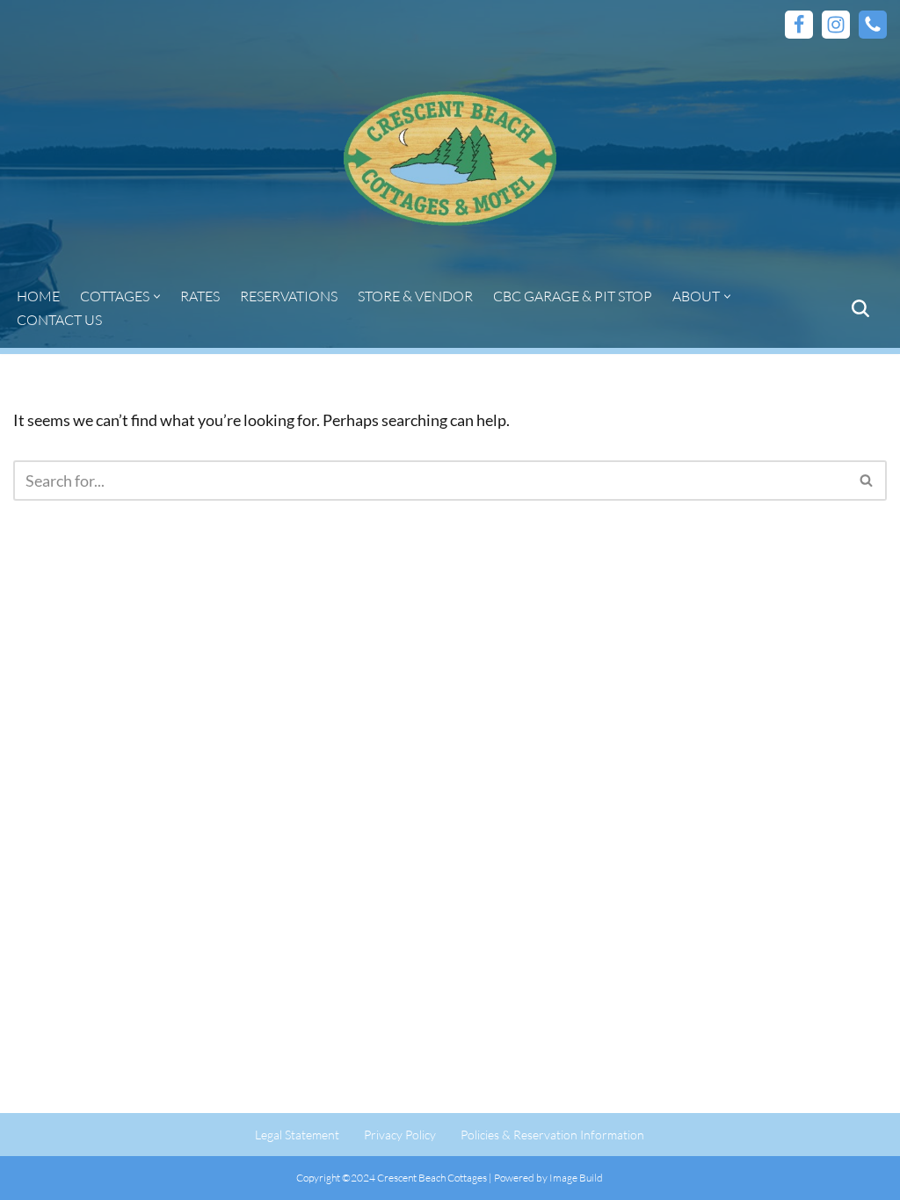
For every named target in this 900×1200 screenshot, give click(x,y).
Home (38, 296)
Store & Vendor (415, 296)
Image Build (576, 1177)
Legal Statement (297, 1134)
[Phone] (873, 25)
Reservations (289, 296)
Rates (200, 296)
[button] (157, 296)
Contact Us (59, 320)
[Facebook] (799, 25)
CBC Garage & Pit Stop (572, 296)
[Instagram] (836, 25)
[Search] (860, 308)
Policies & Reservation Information (552, 1134)
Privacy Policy (400, 1134)
